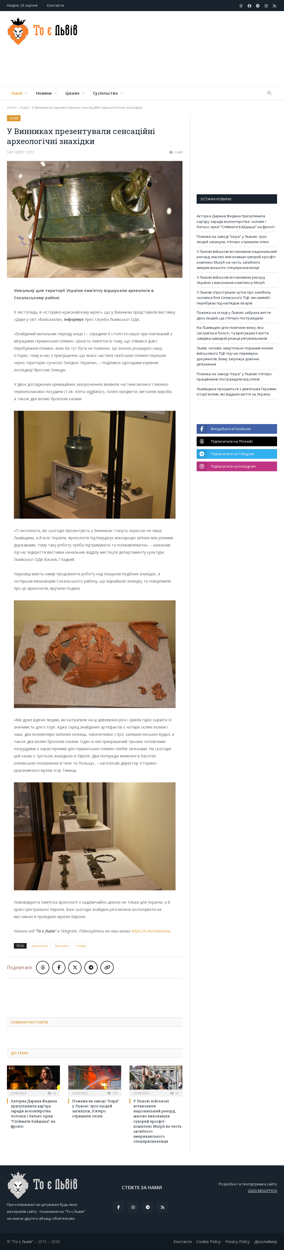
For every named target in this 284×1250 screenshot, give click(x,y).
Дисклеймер (265, 1241)
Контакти (55, 5)
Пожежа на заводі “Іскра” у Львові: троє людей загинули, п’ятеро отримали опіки (95, 1108)
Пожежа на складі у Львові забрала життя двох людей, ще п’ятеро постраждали (234, 315)
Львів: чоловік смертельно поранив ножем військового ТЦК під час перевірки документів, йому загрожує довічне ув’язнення (235, 356)
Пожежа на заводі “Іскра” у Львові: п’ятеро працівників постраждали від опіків (234, 376)
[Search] (269, 93)
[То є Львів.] (43, 30)
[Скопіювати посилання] (107, 967)
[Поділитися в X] (75, 967)
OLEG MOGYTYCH (262, 1190)
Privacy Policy (237, 1241)
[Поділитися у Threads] (42, 967)
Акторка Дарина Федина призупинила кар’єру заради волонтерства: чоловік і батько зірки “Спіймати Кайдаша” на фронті (34, 1113)
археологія (39, 946)
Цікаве (72, 93)
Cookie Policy (208, 1241)
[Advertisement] (177, 67)
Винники (62, 946)
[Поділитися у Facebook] (58, 967)
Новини (44, 93)
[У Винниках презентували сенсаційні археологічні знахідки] (94, 220)
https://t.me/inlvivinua (150, 931)
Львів (16, 93)
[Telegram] (147, 1207)
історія (81, 946)
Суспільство (105, 93)
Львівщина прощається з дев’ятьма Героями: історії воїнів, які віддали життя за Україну (237, 391)
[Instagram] (133, 1207)
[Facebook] (118, 1207)
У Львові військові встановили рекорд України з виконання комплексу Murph (231, 280)
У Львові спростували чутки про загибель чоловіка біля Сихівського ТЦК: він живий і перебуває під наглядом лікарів (234, 298)
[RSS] (162, 1207)
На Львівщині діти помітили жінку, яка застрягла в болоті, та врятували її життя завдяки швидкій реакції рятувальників (233, 333)
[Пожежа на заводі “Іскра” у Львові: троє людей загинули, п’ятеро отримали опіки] (94, 1080)
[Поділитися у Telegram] (91, 967)
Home (12, 107)
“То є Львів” (22, 1241)
